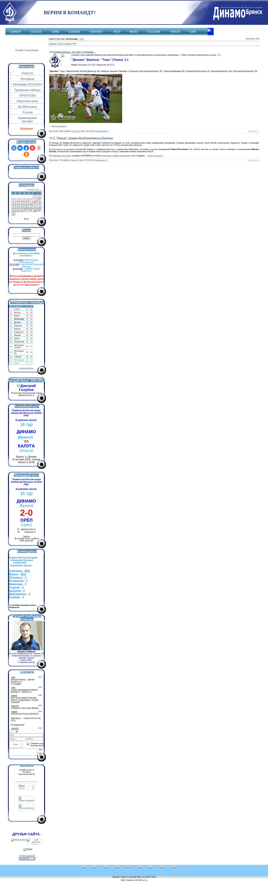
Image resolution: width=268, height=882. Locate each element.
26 (22, 210)
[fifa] (98, 866)
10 (13, 203)
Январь (68, 44)
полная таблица (26, 368)
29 (35, 210)
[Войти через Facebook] (26, 148)
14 (31, 203)
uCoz (145, 880)
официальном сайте (61, 156)
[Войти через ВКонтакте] (20, 148)
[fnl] (179, 866)
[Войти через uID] (14, 148)
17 (13, 207)
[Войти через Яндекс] (32, 148)
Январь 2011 (33, 190)
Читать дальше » (59, 126)
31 (13, 214)
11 (18, 203)
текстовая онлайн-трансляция (116, 156)
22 (35, 207)
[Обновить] (42, 731)
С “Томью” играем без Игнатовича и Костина (83, 138)
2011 (60, 44)
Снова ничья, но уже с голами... (74, 51)
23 (39, 207)
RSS (82, 39)
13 (26, 203)
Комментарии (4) (102, 131)
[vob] (155, 866)
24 (13, 210)
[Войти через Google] (39, 148)
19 (22, 207)
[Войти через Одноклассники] (26, 154)
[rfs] (143, 866)
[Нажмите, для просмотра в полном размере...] (85, 75)
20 (26, 207)
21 (31, 207)
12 (22, 203)
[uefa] (86, 866)
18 (18, 207)
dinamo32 (76, 131)
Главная (52, 44)
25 (18, 210)
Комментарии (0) (101, 160)
